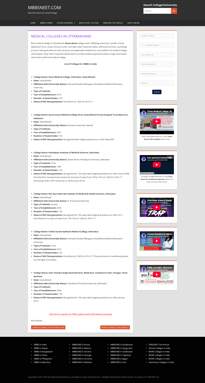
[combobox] (142, 45)
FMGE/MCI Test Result (113, 22)
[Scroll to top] (201, 379)
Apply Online (133, 22)
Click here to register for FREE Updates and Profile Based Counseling (80, 314)
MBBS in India (46, 22)
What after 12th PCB (88, 22)
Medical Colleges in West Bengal (114, 327)
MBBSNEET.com (44, 7)
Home (32, 22)
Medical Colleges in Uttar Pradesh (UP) (48, 327)
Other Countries (65, 22)
